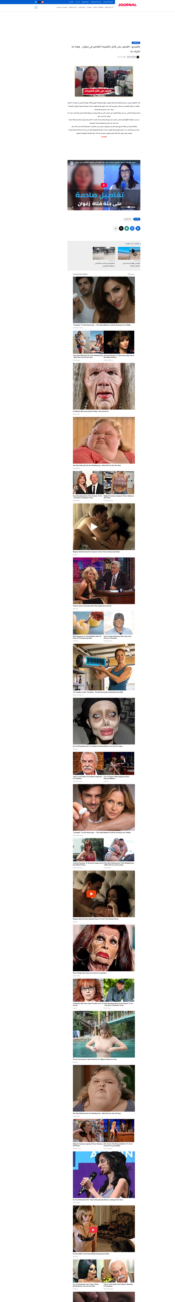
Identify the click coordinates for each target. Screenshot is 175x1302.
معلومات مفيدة (98, 7)
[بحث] (36, 7)
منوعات (89, 7)
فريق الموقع (85, 2)
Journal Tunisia (131, 57)
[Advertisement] (87, 27)
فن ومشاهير (109, 7)
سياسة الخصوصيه (96, 2)
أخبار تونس (81, 7)
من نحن (78, 2)
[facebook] (36, 2)
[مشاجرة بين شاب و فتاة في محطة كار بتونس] (104, 253)
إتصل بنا (71, 2)
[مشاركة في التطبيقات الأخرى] (115, 228)
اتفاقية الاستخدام (108, 2)
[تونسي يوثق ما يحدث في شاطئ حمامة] (129, 253)
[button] (132, 228)
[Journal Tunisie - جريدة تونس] (128, 5)
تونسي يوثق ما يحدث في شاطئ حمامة (131, 265)
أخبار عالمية (73, 7)
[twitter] (39, 2)
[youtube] (42, 2)
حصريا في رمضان (62, 7)
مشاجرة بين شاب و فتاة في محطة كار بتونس (105, 265)
